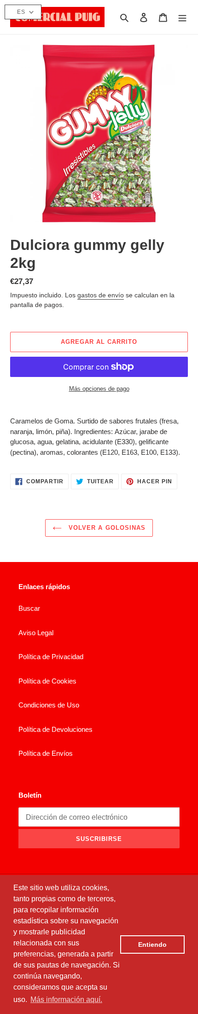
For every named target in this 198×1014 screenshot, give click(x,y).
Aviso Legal (35, 633)
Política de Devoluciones (55, 729)
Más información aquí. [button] (66, 999)
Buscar (29, 608)
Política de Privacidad (50, 657)
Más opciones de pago (99, 388)
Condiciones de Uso (48, 705)
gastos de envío (100, 295)
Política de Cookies (47, 681)
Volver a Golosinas (106, 527)
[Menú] (182, 17)
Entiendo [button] (152, 944)
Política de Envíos (45, 753)
